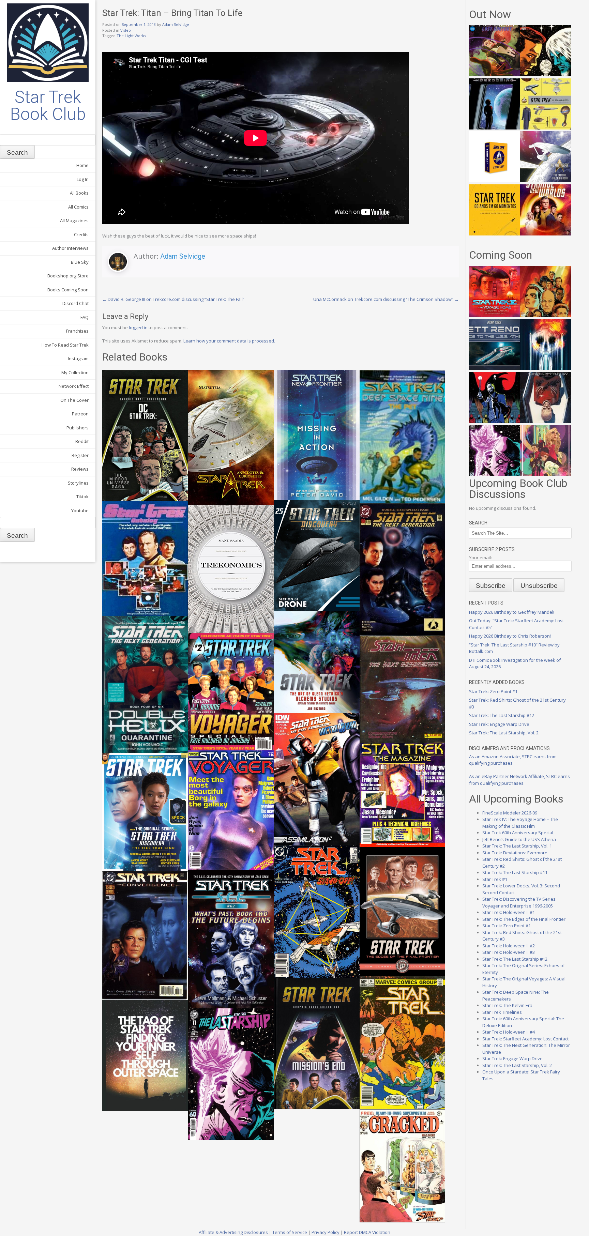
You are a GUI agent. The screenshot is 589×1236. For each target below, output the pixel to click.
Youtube (80, 510)
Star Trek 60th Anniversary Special (517, 832)
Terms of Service (289, 1232)
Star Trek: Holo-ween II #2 (508, 946)
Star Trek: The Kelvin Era (507, 1005)
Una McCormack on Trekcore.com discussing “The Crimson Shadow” (386, 299)
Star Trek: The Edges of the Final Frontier (523, 919)
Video (125, 30)
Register (80, 455)
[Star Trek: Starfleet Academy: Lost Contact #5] (494, 75)
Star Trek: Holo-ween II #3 (508, 952)
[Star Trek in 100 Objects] (545, 128)
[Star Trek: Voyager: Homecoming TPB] (494, 128)
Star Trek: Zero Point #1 (493, 691)
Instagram (78, 358)
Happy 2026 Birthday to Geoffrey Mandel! (511, 612)
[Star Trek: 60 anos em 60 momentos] (494, 234)
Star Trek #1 (494, 879)
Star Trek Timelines (502, 1012)
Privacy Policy (325, 1232)
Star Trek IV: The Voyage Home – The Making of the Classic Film (520, 822)
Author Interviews (70, 248)
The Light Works (131, 35)
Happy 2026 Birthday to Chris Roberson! (510, 636)
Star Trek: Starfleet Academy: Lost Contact (525, 1039)
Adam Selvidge (175, 24)
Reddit (82, 441)
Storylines (78, 483)
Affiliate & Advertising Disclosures (233, 1232)
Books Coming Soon (68, 290)
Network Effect (74, 386)
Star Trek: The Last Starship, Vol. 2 (504, 733)
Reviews (80, 469)
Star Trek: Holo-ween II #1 (508, 912)
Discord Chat (75, 303)
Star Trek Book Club (48, 106)
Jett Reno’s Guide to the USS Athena (519, 839)
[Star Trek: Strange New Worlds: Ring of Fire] (545, 234)
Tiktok (82, 496)
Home (82, 165)
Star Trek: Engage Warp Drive (499, 724)
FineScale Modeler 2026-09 (509, 813)
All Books (79, 193)
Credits (81, 234)
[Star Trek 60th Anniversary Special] (545, 315)
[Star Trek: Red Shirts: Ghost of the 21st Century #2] (545, 421)
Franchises (77, 331)
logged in (138, 327)
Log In (83, 179)
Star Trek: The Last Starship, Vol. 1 (517, 846)
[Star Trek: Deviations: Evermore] (494, 421)
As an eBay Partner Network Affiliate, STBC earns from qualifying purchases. (519, 779)
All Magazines (74, 220)
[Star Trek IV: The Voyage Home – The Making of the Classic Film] (494, 315)
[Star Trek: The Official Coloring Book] (545, 181)
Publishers (77, 428)
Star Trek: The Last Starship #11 (514, 872)
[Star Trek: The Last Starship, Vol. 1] (545, 368)
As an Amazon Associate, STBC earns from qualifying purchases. (513, 759)
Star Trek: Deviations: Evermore (514, 853)
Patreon (80, 414)
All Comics (78, 207)
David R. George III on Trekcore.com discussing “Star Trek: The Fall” (173, 299)
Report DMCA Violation (367, 1232)
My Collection (75, 372)
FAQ (84, 317)
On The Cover (74, 400)
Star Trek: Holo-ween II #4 (508, 1032)
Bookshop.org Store (68, 276)
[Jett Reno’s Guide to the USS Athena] (494, 368)
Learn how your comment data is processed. (229, 341)
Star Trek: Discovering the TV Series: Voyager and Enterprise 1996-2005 (519, 902)
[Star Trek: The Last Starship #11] (494, 474)
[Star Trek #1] (545, 474)
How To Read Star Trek (65, 345)
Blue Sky (80, 262)
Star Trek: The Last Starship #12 (501, 715)
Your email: (480, 557)
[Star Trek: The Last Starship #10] (545, 75)
